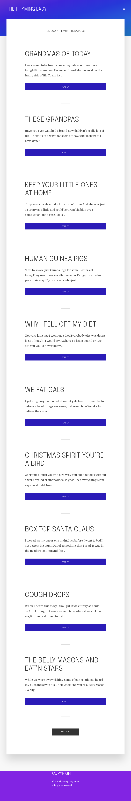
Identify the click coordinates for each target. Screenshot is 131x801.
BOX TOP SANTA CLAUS (59, 529)
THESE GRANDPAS (52, 119)
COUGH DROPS (47, 594)
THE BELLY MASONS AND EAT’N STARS (61, 664)
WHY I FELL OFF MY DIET (60, 324)
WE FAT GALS (44, 390)
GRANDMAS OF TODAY (58, 54)
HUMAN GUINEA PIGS (56, 259)
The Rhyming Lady (26, 9)
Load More (65, 732)
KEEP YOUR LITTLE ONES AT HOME (61, 189)
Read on (65, 87)
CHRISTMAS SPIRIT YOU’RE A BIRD (64, 459)
